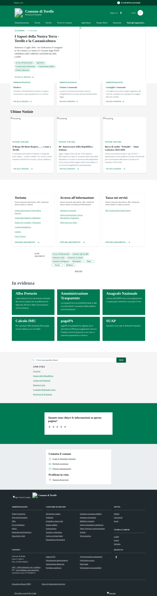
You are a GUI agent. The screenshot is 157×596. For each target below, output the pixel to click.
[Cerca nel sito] (140, 13)
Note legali (84, 564)
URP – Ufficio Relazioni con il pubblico (26, 567)
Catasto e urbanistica (54, 532)
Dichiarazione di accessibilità (90, 567)
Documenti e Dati (18, 536)
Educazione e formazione (55, 539)
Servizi (48, 23)
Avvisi (116, 521)
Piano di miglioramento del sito (53, 584)
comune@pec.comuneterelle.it (27, 570)
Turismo (83, 532)
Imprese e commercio (88, 517)
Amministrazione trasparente (91, 556)
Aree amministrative (19, 517)
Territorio (117, 544)
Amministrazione (22, 23)
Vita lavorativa (85, 536)
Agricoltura (86, 23)
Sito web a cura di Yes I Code (25, 593)
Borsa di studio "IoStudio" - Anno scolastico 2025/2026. (122, 148)
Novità (37, 23)
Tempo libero (101, 23)
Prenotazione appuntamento (57, 560)
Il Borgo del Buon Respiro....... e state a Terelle (31, 148)
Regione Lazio (18, 2)
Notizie (116, 513)
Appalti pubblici (51, 524)
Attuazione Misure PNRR (21, 584)
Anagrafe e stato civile (54, 521)
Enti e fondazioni (18, 524)
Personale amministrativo (21, 532)
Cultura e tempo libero (54, 536)
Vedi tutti (78, 271)
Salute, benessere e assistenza (91, 524)
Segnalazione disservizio (55, 564)
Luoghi (116, 536)
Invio (121, 360)
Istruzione (117, 23)
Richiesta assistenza (53, 567)
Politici (14, 528)
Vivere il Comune (64, 23)
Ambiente (49, 517)
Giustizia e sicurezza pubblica (91, 513)
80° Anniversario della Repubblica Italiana (76, 148)
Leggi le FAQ (50, 556)
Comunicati (118, 517)
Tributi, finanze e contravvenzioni (92, 528)
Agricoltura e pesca (53, 513)
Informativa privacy (87, 560)
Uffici (14, 521)
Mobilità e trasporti (87, 521)
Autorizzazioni (51, 528)
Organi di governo (18, 513)
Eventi (116, 540)
